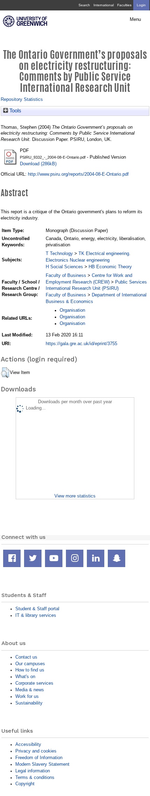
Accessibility (28, 744)
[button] (5, 372)
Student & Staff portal (37, 608)
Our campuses (30, 663)
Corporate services (34, 683)
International (103, 5)
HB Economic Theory (110, 266)
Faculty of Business (66, 275)
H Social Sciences (64, 266)
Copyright (25, 783)
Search (84, 5)
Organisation (72, 310)
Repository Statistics (22, 99)
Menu (135, 19)
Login (141, 5)
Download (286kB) (38, 163)
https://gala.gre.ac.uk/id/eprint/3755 (81, 343)
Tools (14, 110)
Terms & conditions (34, 777)
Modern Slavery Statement (42, 764)
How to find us (29, 669)
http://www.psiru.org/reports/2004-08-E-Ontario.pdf (78, 174)
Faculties (124, 5)
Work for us (27, 696)
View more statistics (75, 496)
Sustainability (29, 703)
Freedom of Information (38, 757)
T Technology (59, 253)
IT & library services (35, 615)
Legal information (32, 770)
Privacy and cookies (36, 751)
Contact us (26, 657)
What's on (25, 676)
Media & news (29, 689)
